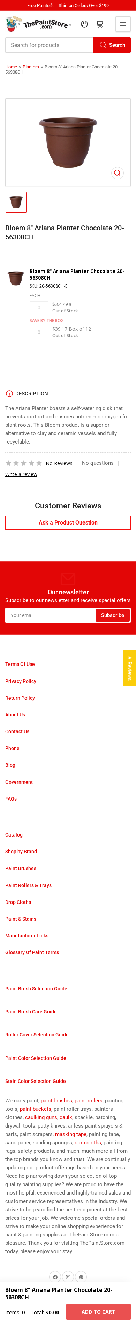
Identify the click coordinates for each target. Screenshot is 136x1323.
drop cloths (88, 1142)
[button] (23, 463)
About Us (15, 715)
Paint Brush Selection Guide (36, 988)
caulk (66, 1117)
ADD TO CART (98, 1311)
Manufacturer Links (26, 935)
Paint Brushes (20, 868)
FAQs (11, 799)
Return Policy (20, 698)
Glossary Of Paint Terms (32, 952)
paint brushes (56, 1101)
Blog (10, 765)
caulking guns (41, 1117)
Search (117, 45)
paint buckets (35, 1109)
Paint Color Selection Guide (35, 1058)
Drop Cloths (18, 902)
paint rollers (89, 1101)
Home (11, 66)
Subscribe (112, 615)
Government (19, 782)
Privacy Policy (20, 681)
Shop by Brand (21, 851)
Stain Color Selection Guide (35, 1081)
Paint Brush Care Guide (31, 1011)
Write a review (21, 474)
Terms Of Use (20, 664)
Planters (31, 66)
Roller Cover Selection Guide (37, 1035)
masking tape (70, 1134)
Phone (12, 748)
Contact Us (17, 731)
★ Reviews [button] (130, 668)
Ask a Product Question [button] (68, 522)
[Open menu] (123, 24)
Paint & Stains (20, 919)
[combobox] (68, 45)
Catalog (14, 835)
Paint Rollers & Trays (28, 885)
